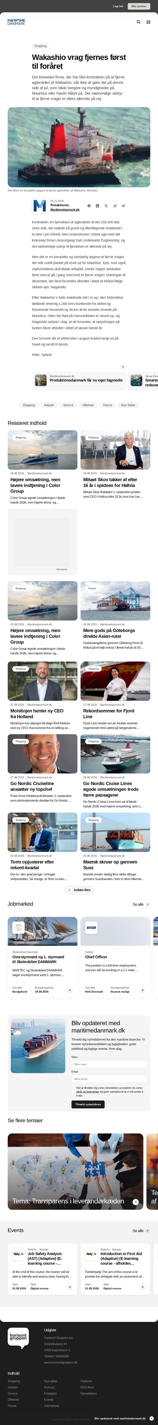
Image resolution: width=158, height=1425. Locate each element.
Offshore (13, 1399)
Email (74, 1071)
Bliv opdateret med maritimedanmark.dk (120, 1418)
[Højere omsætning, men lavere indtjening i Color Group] (42, 467)
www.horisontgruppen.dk (60, 1362)
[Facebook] (89, 205)
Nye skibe (51, 1381)
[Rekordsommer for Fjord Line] (115, 696)
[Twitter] (106, 205)
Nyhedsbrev (89, 1393)
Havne (12, 1405)
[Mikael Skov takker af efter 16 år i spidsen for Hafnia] (115, 464)
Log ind (118, 6)
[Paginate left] (10, 957)
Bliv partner (139, 6)
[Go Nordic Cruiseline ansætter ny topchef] (42, 768)
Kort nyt (49, 1387)
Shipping (14, 1381)
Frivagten (50, 1393)
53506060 (62, 1356)
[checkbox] (73, 1091)
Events (48, 1399)
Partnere (86, 1381)
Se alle (138, 904)
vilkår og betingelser (87, 1091)
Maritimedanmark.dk (65, 209)
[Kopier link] (123, 205)
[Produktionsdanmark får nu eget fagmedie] (79, 381)
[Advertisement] (42, 542)
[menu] (148, 22)
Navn (74, 1056)
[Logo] (16, 22)
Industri (13, 1387)
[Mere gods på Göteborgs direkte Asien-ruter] (115, 615)
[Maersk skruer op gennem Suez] (115, 847)
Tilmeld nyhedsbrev (88, 1104)
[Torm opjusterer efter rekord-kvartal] (42, 847)
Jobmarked (51, 1405)
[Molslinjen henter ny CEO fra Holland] (42, 696)
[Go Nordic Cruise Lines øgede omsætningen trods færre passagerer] (115, 771)
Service (13, 1393)
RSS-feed (87, 1387)
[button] (123, 367)
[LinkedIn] (97, 205)
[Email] (115, 205)
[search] (138, 22)
